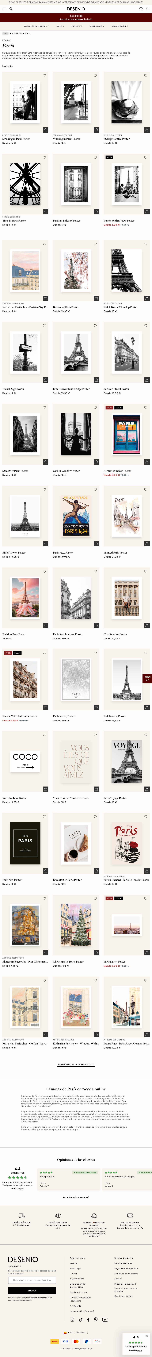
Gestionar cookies (123, 1296)
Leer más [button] (7, 66)
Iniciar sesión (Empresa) (82, 1311)
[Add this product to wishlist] (44, 75)
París (27, 33)
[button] (136, 1344)
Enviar (32, 1290)
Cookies (118, 1278)
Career (73, 1273)
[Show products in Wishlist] (141, 8)
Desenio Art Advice (123, 1258)
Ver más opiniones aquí (76, 1197)
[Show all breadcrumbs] (5, 33)
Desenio (84, 1348)
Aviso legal (75, 1268)
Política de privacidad (37, 1297)
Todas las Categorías (35, 26)
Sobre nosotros (77, 1258)
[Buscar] (11, 8)
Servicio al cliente (123, 1263)
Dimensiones (96, 26)
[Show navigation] (4, 8)
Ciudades (17, 33)
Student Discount (78, 1292)
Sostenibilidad (77, 1278)
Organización (118, 26)
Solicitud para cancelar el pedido (126, 1289)
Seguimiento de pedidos (126, 1268)
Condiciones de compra (126, 1273)
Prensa (73, 1263)
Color (59, 26)
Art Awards (75, 1306)
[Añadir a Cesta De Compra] (45, 130)
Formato (76, 26)
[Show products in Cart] (147, 8)
